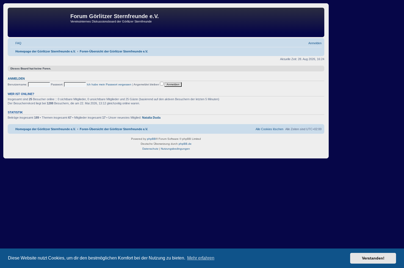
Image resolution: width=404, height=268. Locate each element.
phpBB (151, 138)
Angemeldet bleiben (147, 84)
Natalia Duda (151, 117)
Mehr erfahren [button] (200, 258)
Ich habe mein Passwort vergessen (109, 84)
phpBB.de (185, 143)
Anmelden (16, 78)
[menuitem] (15, 43)
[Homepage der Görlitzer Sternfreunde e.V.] (39, 22)
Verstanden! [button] (373, 258)
